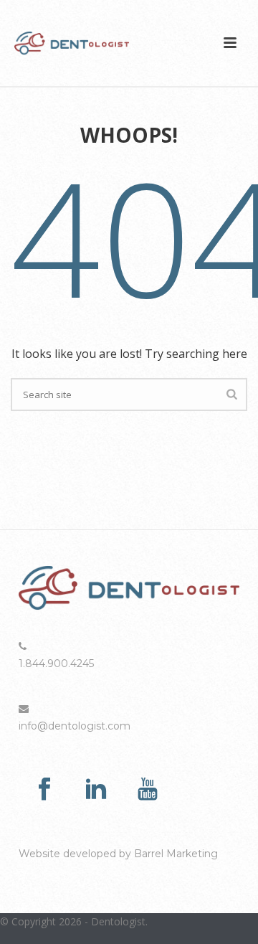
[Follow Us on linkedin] (96, 790)
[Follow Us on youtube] (147, 790)
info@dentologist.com (74, 725)
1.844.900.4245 (56, 663)
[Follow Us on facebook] (44, 790)
